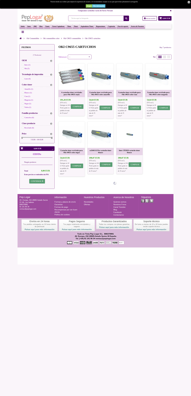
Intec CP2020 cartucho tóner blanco (129, 151)
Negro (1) (27, 104)
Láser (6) (27, 79)
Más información (98, 6)
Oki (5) (26, 68)
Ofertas (87, 204)
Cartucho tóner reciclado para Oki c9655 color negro (71, 151)
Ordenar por (62, 57)
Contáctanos (118, 215)
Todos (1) (27, 107)
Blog (115, 210)
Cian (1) (27, 96)
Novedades (88, 202)
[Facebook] (143, 201)
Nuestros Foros (119, 204)
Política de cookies (62, 215)
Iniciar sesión (150, 18)
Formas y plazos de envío (65, 202)
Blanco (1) (28, 93)
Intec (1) (27, 65)
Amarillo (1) (28, 89)
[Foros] (151, 201)
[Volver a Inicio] (20, 38)
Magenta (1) (28, 100)
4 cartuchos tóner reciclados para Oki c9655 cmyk (71, 93)
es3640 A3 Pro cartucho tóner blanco (100, 151)
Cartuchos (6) (29, 117)
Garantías (58, 204)
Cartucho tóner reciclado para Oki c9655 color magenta (158, 93)
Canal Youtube (119, 207)
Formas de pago (61, 207)
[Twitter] (147, 201)
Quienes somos (119, 202)
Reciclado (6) (29, 128)
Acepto (89, 6)
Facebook (117, 212)
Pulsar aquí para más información (39, 229)
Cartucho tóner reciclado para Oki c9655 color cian (129, 93)
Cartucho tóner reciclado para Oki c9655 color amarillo (100, 93)
